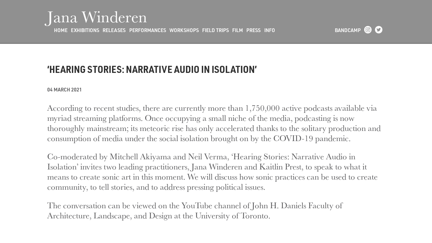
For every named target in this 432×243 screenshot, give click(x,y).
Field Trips (215, 30)
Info (269, 30)
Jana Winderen (97, 16)
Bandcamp (348, 30)
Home (61, 30)
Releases (114, 30)
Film (237, 30)
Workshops (184, 30)
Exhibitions (85, 30)
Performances (147, 30)
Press (253, 30)
